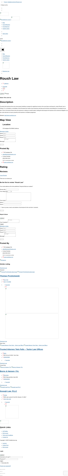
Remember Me (5, 463)
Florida (5, 395)
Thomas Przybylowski (10, 276)
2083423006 (7, 357)
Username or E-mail (5, 457)
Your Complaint (4, 222)
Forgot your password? (5, 466)
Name (1, 133)
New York (6, 279)
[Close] (2, 93)
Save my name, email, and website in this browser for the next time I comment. (20, 207)
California (6, 83)
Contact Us (5, 437)
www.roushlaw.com (8, 162)
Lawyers (5, 443)
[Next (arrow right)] (1, 471)
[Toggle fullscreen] (3, 469)
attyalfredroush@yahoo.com (9, 154)
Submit (2, 144)
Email (1, 135)
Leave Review (3, 175)
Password (2, 459)
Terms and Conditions (8, 435)
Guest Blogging (6, 24)
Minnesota (6, 375)
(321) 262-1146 (7, 399)
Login (2, 461)
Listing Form (5, 445)
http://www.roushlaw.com (10, 115)
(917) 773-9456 (7, 281)
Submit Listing (6, 28)
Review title (3, 189)
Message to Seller (4, 131)
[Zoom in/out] (4, 469)
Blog (4, 22)
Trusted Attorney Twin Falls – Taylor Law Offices (21, 349)
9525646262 (7, 379)
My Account (5, 433)
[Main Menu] (2, 50)
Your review (3, 200)
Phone (1, 137)
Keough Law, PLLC (8, 391)
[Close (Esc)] (0, 469)
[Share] (1, 469)
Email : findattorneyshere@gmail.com (13, 2)
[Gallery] (6, 286)
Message (2, 141)
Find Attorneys (6, 26)
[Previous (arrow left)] (0, 471)
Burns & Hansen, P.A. (9, 371)
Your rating (3, 191)
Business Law (6, 71)
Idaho (5, 353)
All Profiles (5, 431)
